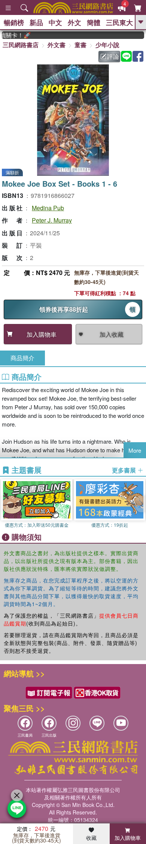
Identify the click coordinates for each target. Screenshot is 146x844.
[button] (140, 504)
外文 (74, 22)
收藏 (91, 837)
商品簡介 (22, 358)
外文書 (57, 44)
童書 (80, 44)
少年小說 (107, 44)
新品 (36, 22)
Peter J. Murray (52, 220)
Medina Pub (48, 208)
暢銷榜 (14, 22)
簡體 (93, 22)
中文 (55, 22)
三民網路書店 (21, 44)
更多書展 (124, 470)
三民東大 (119, 22)
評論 (113, 56)
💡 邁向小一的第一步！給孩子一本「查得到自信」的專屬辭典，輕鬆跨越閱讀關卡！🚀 (13, 35)
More (134, 450)
